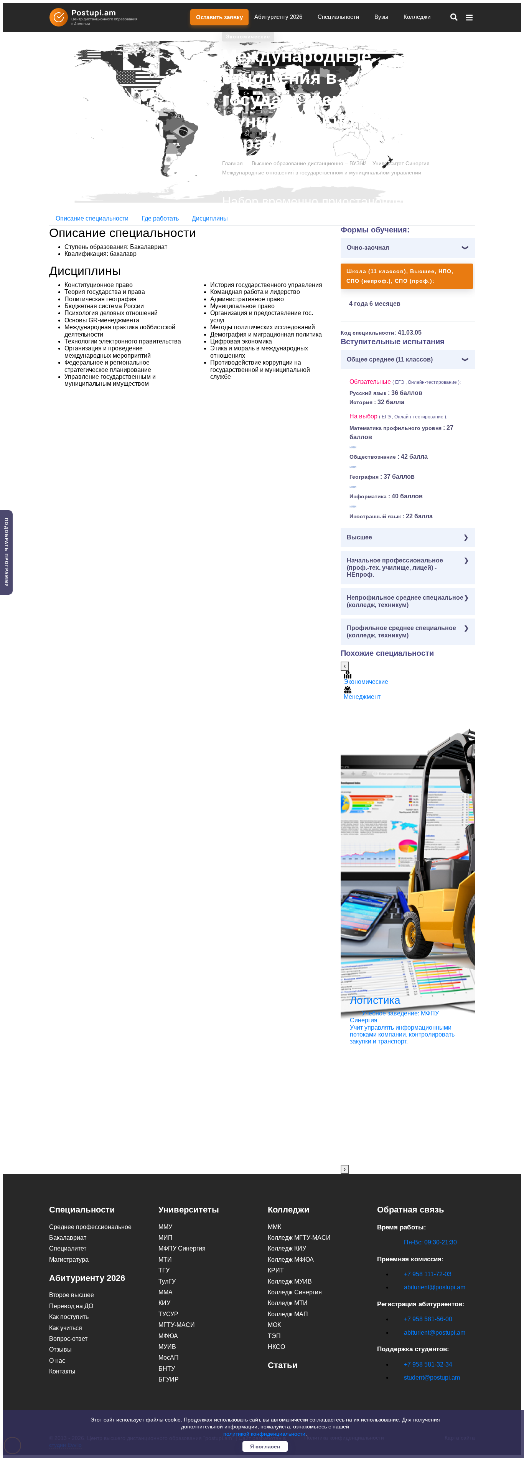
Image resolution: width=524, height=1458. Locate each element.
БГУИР (168, 1379)
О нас (57, 1360)
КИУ (164, 1303)
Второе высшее (71, 1295)
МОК (274, 1325)
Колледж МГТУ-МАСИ (299, 1237)
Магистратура (69, 1259)
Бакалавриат (67, 1237)
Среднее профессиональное (90, 1227)
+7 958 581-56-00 (428, 1319)
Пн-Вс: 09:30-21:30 (430, 1242)
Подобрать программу (6, 552)
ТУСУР (168, 1314)
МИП (165, 1237)
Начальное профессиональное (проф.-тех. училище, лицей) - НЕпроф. (395, 567)
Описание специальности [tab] (92, 218)
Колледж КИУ (287, 1248)
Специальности (339, 16)
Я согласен (265, 1446)
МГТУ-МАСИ (176, 1325)
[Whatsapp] (397, 1391)
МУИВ (167, 1347)
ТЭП (274, 1336)
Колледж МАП (288, 1314)
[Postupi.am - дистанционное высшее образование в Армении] (97, 17)
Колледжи (418, 16)
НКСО (276, 1347)
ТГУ (164, 1270)
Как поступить (69, 1317)
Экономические (248, 37)
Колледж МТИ (288, 1303)
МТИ (165, 1259)
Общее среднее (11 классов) (390, 359)
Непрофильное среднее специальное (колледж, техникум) (405, 601)
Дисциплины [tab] (210, 218)
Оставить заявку (219, 17)
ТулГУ (167, 1281)
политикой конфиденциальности (264, 1434)
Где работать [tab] (160, 218)
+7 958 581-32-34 (428, 1364)
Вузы (382, 16)
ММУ (165, 1227)
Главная (232, 163)
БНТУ (166, 1368)
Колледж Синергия (295, 1292)
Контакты (62, 1371)
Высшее (359, 537)
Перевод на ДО (71, 1306)
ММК (274, 1227)
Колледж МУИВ (290, 1281)
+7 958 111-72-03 (427, 1274)
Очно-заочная (368, 247)
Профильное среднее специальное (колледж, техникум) (401, 631)
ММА (165, 1292)
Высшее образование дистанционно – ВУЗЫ (308, 163)
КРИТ (276, 1270)
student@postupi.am (432, 1377)
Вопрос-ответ (68, 1338)
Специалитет (67, 1248)
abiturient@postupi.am (434, 1287)
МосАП (168, 1357)
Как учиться (65, 1328)
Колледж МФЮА (291, 1259)
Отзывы (60, 1349)
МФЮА (168, 1336)
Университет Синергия (401, 163)
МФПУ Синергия (182, 1248)
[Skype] (381, 1391)
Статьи (283, 1365)
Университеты (188, 1209)
